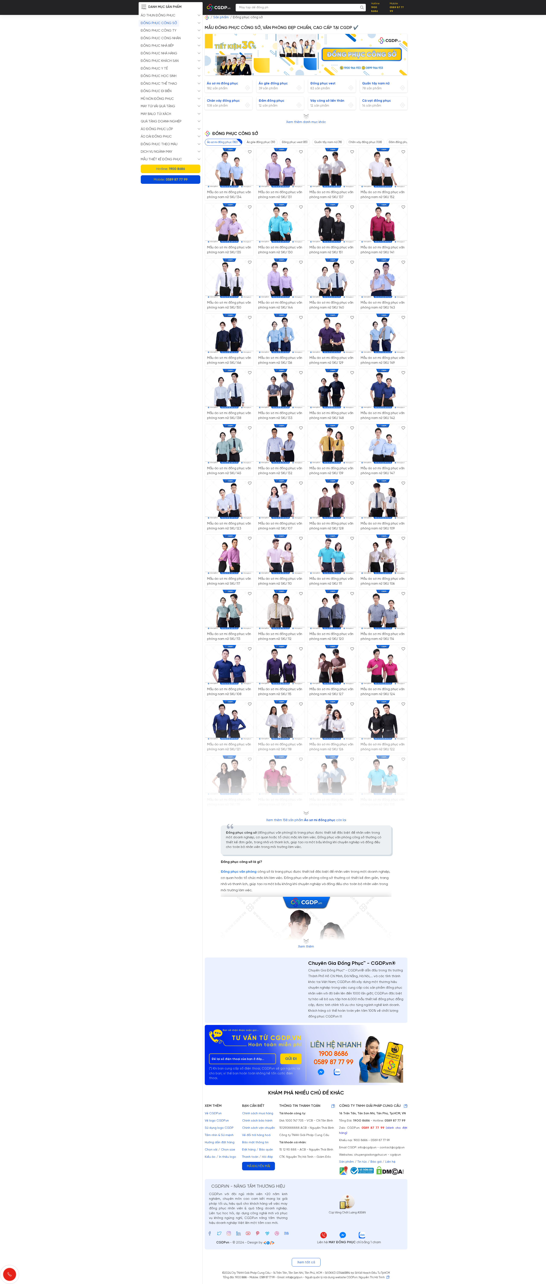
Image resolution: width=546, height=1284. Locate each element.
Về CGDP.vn (213, 1113)
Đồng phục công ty (158, 30)
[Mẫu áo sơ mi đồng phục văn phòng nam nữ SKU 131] (280, 167)
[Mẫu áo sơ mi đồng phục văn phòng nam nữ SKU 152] (383, 167)
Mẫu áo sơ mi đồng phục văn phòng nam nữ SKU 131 (280, 195)
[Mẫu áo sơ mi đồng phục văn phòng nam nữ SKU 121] (229, 720)
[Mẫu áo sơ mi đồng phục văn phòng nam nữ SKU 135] (229, 223)
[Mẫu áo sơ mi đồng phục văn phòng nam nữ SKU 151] (331, 223)
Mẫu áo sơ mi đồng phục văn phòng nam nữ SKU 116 (331, 802)
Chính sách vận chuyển (258, 1128)
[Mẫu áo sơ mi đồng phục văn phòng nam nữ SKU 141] (383, 223)
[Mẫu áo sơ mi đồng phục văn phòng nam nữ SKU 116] (331, 775)
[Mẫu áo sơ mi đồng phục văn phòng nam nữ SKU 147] (383, 444)
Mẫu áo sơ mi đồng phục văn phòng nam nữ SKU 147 (383, 471)
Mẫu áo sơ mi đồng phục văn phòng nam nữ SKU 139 (331, 471)
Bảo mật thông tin (255, 1142)
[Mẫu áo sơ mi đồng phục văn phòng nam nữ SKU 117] (229, 554)
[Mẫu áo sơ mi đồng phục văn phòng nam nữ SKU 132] (280, 444)
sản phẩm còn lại (306, 820)
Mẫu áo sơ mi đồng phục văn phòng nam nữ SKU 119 (229, 802)
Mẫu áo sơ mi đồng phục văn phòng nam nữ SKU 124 (383, 692)
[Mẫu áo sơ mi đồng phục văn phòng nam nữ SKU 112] (280, 609)
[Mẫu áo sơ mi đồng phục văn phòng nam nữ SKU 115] (280, 664)
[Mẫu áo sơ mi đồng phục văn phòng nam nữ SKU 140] (331, 278)
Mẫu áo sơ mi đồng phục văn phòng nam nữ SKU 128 (331, 526)
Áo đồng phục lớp (157, 129)
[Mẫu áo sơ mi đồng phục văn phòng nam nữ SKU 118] (280, 720)
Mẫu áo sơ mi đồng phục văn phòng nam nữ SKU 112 (280, 636)
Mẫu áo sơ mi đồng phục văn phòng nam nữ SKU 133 (280, 416)
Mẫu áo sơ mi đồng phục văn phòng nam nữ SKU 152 (383, 195)
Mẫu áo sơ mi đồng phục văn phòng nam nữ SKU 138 (229, 416)
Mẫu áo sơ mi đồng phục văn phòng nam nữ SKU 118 (280, 747)
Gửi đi (291, 1059)
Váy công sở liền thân (327, 101)
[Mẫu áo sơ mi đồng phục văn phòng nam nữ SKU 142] (383, 388)
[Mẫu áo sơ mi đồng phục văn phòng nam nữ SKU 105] (383, 775)
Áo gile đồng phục (273, 83)
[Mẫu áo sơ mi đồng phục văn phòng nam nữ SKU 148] (331, 388)
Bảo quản (266, 1149)
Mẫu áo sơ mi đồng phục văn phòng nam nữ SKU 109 (383, 526)
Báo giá (376, 1162)
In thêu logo (227, 1157)
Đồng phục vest (322, 83)
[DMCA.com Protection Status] (391, 1170)
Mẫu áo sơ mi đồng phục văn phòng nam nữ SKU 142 (383, 416)
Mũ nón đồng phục (157, 99)
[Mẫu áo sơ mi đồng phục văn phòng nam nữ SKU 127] (331, 664)
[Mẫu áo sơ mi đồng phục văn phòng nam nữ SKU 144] (280, 278)
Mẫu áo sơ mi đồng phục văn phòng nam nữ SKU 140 (331, 305)
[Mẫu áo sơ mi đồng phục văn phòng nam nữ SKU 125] (280, 775)
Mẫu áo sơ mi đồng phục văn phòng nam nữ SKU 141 (383, 250)
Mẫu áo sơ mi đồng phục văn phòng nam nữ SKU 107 (280, 526)
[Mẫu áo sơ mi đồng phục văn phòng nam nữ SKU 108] (229, 664)
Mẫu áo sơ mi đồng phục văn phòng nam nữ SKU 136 (280, 360)
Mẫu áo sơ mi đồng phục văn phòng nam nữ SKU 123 (229, 526)
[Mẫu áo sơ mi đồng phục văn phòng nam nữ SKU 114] (383, 609)
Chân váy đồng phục (223, 101)
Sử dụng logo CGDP (219, 1128)
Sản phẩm (346, 1162)
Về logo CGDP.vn (217, 1120)
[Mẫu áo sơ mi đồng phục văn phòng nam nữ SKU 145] (229, 444)
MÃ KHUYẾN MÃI (258, 1166)
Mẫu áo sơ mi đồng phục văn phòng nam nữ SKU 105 (383, 802)
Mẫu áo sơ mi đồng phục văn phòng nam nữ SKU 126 (331, 747)
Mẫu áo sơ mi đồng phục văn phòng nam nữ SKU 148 (331, 416)
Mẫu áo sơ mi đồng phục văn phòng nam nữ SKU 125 (280, 802)
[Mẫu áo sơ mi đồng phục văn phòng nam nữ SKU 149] (383, 333)
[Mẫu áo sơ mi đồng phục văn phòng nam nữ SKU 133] (280, 388)
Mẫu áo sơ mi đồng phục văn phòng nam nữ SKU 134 (229, 195)
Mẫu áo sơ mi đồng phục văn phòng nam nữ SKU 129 (331, 360)
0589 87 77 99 (333, 1062)
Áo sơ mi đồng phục (222, 83)
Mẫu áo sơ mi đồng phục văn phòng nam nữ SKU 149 (383, 360)
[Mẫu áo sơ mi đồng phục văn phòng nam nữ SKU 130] (280, 223)
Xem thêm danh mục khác (306, 122)
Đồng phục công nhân (161, 38)
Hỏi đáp (267, 1157)
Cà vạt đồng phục (376, 101)
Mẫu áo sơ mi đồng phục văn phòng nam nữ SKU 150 (229, 305)
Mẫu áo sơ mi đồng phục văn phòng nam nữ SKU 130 (280, 250)
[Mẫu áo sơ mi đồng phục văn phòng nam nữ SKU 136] (280, 333)
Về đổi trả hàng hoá (256, 1135)
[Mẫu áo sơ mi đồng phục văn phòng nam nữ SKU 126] (331, 720)
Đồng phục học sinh (158, 76)
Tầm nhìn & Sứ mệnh (219, 1135)
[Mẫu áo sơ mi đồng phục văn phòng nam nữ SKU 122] (383, 720)
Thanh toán (250, 1157)
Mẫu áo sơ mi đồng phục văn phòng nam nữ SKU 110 (280, 581)
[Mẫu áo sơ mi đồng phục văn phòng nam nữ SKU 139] (331, 444)
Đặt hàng (249, 1149)
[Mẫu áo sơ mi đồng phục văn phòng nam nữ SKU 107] (280, 499)
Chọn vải (211, 1149)
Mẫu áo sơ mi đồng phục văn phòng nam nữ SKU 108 (229, 692)
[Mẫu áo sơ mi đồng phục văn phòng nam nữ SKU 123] (229, 499)
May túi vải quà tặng (158, 106)
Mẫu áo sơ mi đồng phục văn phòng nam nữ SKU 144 (280, 305)
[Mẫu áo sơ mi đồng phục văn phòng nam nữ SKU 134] (229, 167)
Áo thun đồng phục (158, 15)
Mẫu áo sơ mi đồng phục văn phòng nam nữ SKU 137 (331, 195)
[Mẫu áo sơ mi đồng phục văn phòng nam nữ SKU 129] (331, 333)
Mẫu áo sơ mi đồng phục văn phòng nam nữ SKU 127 (331, 692)
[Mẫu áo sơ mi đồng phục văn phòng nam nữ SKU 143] (383, 278)
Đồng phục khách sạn (160, 61)
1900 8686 (333, 1054)
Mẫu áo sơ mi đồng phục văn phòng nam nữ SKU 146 (229, 360)
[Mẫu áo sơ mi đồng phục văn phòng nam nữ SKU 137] (331, 167)
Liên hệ (390, 1162)
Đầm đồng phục (271, 101)
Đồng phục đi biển (156, 91)
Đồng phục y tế (154, 68)
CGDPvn (222, 1242)
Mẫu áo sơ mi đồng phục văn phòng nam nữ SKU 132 (280, 471)
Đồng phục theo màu (159, 144)
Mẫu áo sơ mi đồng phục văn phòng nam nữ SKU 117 (229, 581)
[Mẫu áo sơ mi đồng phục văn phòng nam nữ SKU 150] (229, 278)
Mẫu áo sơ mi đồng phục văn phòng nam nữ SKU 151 (331, 250)
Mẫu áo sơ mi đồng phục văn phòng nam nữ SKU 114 (383, 636)
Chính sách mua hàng (257, 1113)
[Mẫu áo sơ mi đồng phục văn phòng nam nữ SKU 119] (229, 775)
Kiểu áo (210, 1157)
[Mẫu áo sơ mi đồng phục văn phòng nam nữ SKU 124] (383, 664)
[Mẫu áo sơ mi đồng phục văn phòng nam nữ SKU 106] (383, 554)
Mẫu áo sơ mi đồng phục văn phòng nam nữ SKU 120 (331, 636)
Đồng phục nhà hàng (159, 53)
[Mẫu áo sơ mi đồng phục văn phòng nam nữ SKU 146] (229, 333)
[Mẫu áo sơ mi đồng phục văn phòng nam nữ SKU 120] (331, 609)
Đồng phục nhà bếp (157, 46)
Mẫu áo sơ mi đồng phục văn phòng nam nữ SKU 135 (229, 250)
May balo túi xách (156, 114)
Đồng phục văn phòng (239, 872)
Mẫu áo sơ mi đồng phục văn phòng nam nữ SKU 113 (229, 636)
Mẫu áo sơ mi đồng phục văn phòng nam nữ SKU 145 (229, 471)
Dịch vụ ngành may (156, 152)
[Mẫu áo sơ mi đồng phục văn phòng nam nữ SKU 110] (280, 554)
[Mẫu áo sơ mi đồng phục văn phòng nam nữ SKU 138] (229, 388)
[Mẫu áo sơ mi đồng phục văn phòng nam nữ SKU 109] (383, 499)
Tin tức (362, 1162)
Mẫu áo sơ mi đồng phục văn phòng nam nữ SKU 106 (383, 581)
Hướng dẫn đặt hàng (219, 1142)
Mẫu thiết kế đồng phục (161, 159)
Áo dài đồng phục (156, 136)
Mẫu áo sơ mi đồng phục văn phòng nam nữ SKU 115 (280, 692)
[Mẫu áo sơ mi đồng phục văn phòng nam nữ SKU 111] (331, 554)
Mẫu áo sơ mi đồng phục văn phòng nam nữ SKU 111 (331, 581)
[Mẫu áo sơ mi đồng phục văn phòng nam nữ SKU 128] (331, 499)
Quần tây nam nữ (375, 83)
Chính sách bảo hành (257, 1120)
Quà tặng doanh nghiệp (161, 121)
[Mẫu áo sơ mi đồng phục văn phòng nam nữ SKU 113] (229, 609)
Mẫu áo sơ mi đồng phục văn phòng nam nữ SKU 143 (383, 305)
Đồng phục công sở (159, 23)
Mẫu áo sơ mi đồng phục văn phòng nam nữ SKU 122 (383, 747)
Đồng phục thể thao (159, 84)
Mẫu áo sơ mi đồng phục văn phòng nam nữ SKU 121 (229, 747)
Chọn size (228, 1149)
